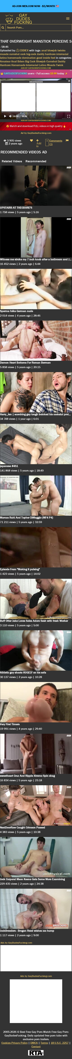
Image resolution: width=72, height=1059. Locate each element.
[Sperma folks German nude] (36, 289)
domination (29, 58)
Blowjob (41, 61)
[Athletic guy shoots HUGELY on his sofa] (36, 650)
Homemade (18, 65)
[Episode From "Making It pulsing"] (36, 547)
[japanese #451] (36, 444)
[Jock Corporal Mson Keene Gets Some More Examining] (36, 857)
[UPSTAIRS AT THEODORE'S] (36, 186)
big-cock (31, 54)
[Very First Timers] (36, 702)
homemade (14, 58)
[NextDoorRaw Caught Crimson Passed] (36, 805)
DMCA (34, 1043)
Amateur (5, 61)
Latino (42, 65)
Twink (59, 65)
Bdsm (20, 61)
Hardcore (5, 65)
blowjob (52, 50)
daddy (40, 54)
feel (53, 58)
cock (23, 54)
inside (46, 58)
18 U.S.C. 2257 (60, 1043)
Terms (44, 1043)
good (39, 58)
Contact (36, 1046)
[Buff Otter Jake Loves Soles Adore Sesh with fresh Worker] (36, 599)
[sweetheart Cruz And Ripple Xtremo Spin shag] (36, 754)
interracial (62, 54)
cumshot (14, 54)
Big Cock (30, 61)
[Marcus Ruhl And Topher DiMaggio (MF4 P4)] (36, 496)
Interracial (32, 65)
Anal (14, 61)
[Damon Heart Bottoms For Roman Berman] (36, 341)
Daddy (61, 61)
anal (44, 50)
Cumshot (51, 61)
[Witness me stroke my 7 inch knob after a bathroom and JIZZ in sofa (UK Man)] (36, 237)
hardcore (50, 54)
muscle (4, 54)
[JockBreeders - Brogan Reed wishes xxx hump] (36, 909)
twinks (61, 50)
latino (3, 58)
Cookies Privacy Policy (14, 1043)
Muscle (51, 65)
